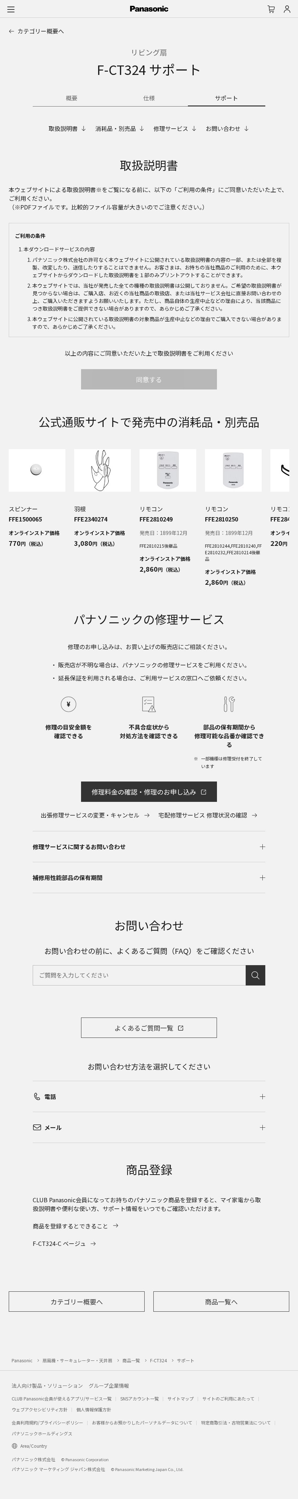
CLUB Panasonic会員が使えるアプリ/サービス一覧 (62, 1398)
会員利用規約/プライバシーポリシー (47, 1422)
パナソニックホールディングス (42, 1433)
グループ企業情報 (109, 1385)
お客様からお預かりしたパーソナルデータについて (142, 1422)
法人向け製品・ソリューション (47, 1385)
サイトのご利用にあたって (228, 1398)
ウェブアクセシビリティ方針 (40, 1409)
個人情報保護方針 (93, 1409)
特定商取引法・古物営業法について (236, 1422)
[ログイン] (287, 9)
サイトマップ (181, 1398)
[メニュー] (11, 9)
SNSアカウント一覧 (139, 1398)
